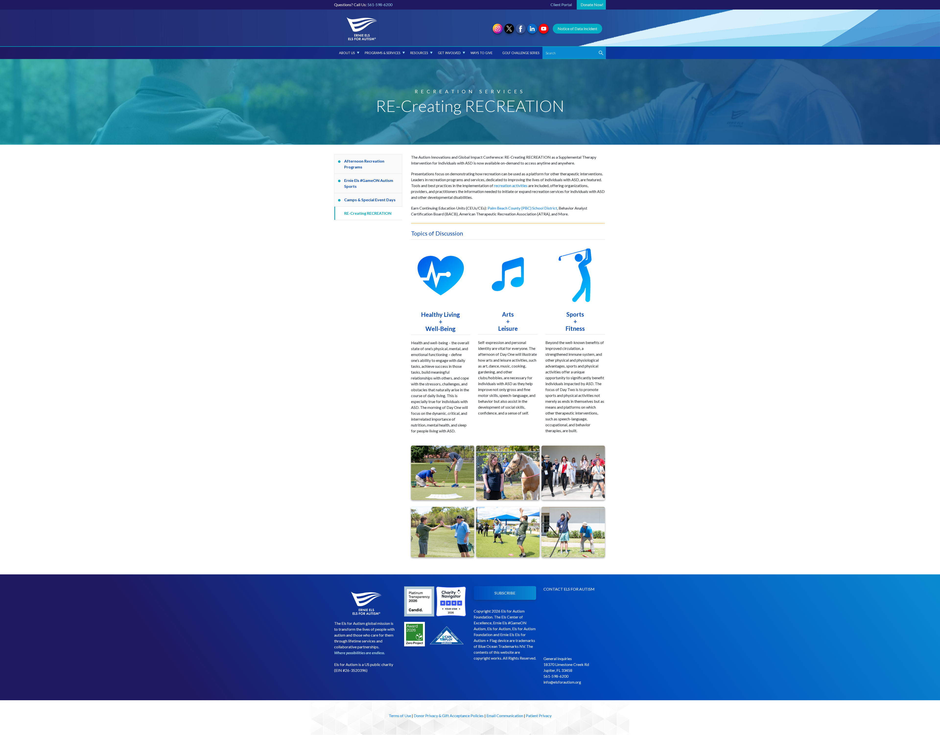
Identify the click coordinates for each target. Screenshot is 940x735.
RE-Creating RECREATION (367, 213)
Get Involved (449, 53)
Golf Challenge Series (521, 53)
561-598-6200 (379, 4)
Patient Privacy (539, 715)
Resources (419, 53)
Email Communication (504, 715)
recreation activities (511, 185)
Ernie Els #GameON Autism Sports (368, 183)
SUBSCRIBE (504, 593)
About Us (347, 53)
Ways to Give (481, 53)
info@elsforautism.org (562, 682)
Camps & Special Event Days (370, 199)
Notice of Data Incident (577, 28)
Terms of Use (400, 715)
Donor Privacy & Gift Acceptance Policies (449, 715)
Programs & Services (382, 53)
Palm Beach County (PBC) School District (522, 208)
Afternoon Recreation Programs (364, 164)
